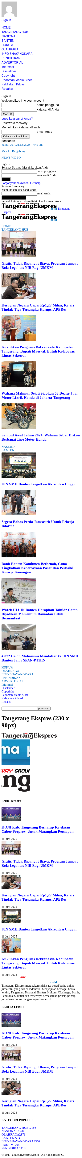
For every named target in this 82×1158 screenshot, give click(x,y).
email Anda (44, 131)
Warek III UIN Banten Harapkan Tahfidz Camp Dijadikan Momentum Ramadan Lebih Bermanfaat (40, 614)
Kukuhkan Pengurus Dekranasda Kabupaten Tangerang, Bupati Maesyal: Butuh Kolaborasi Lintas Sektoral (38, 351)
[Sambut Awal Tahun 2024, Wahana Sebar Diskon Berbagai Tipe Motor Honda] (19, 428)
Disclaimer (9, 71)
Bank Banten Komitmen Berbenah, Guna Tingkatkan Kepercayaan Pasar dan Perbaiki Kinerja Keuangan (37, 568)
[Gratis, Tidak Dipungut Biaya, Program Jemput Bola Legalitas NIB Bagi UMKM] (19, 256)
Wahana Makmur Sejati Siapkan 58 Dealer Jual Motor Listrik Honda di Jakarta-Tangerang (39, 395)
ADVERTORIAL (12, 62)
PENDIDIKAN (11, 58)
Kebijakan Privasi (13, 84)
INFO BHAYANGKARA (17, 53)
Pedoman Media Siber (17, 80)
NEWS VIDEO (11, 157)
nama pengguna (48, 105)
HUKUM (7, 45)
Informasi (8, 66)
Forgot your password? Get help (21, 183)
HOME (6, 27)
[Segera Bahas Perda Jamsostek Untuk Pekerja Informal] (19, 514)
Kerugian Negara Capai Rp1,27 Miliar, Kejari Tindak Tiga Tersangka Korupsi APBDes (38, 307)
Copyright (8, 75)
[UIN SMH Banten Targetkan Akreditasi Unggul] (19, 476)
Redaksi (7, 88)
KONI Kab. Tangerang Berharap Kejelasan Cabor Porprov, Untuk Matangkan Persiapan (38, 829)
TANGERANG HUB (15, 31)
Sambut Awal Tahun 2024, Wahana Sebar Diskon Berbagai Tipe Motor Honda (41, 437)
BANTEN (8, 40)
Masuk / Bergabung (13, 151)
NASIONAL (9, 36)
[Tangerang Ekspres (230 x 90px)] (29, 737)
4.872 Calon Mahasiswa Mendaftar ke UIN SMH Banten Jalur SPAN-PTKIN (40, 658)
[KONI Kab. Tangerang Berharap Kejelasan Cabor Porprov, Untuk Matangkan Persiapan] (11, 820)
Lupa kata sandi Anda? (17, 118)
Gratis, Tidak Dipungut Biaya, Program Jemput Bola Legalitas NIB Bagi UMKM (40, 265)
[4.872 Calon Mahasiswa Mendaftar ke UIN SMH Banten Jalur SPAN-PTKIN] (19, 648)
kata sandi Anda (48, 109)
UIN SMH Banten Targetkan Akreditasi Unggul (39, 484)
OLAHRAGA (10, 49)
